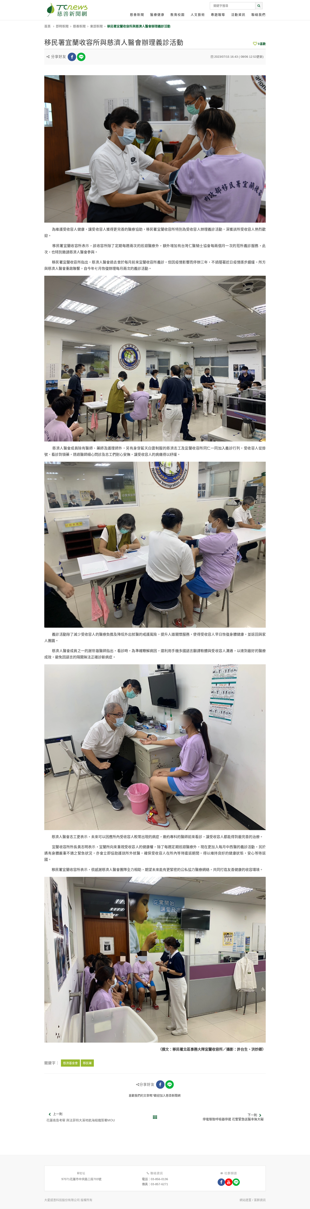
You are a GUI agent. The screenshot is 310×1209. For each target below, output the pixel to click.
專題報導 (218, 14)
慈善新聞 (137, 14)
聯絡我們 (258, 14)
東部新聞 (96, 26)
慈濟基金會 (70, 1063)
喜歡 (262, 43)
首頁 (47, 26)
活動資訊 (238, 14)
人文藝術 (198, 14)
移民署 (87, 1063)
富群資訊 (260, 1200)
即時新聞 (62, 26)
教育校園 (177, 14)
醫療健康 (157, 14)
